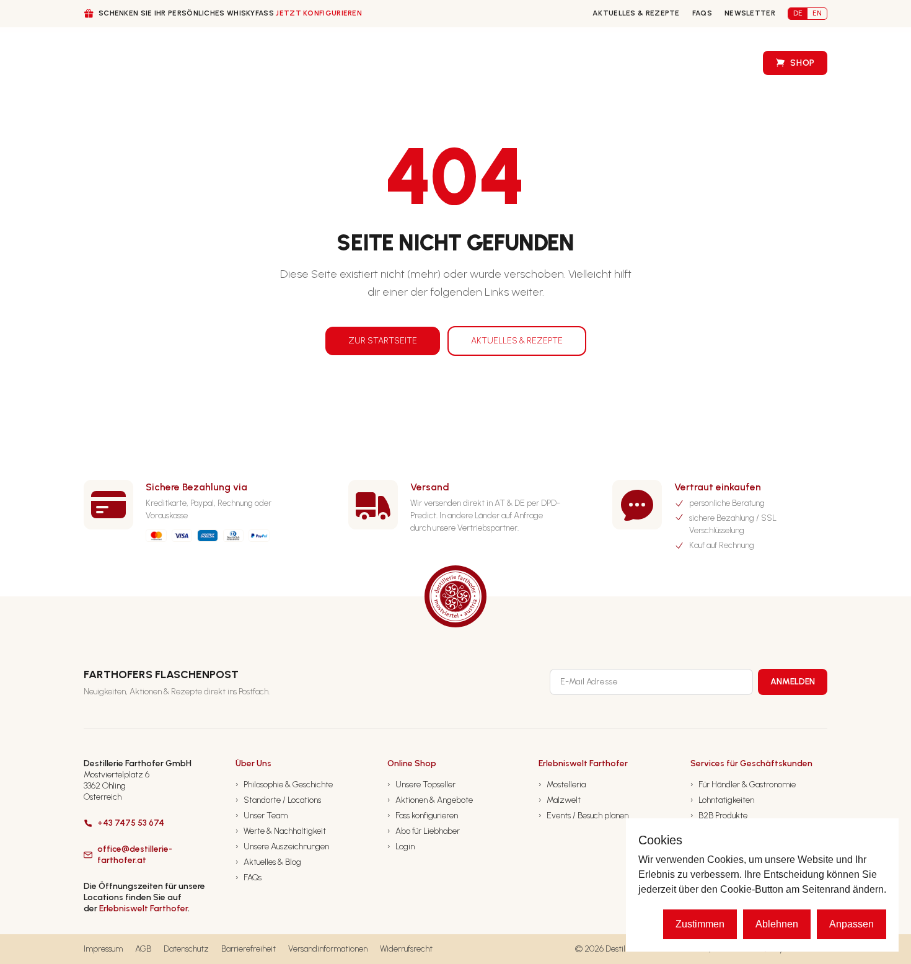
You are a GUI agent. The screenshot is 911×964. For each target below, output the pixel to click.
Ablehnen (776, 924)
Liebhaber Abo (408, 63)
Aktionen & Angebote (430, 800)
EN (817, 13)
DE (798, 13)
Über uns (184, 63)
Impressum (103, 949)
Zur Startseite (382, 340)
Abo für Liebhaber (423, 831)
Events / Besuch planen (583, 815)
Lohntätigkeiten (722, 800)
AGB (143, 949)
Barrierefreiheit (248, 949)
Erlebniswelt (710, 63)
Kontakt (595, 63)
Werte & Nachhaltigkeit (280, 831)
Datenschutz (186, 949)
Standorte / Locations (278, 800)
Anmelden (792, 681)
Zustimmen (700, 924)
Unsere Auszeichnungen (282, 846)
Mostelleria (562, 784)
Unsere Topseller (421, 784)
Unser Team (261, 815)
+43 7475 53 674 (130, 823)
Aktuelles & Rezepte (636, 13)
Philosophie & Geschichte (284, 784)
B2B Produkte (718, 815)
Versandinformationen (327, 949)
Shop (802, 63)
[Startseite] (107, 63)
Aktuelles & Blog (268, 862)
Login (401, 846)
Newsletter (749, 13)
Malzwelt (560, 800)
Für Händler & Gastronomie (743, 784)
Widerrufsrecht (406, 949)
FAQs (702, 13)
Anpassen (851, 924)
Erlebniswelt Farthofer (143, 908)
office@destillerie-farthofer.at (134, 854)
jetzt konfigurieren (319, 13)
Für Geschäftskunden (290, 63)
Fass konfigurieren (508, 63)
